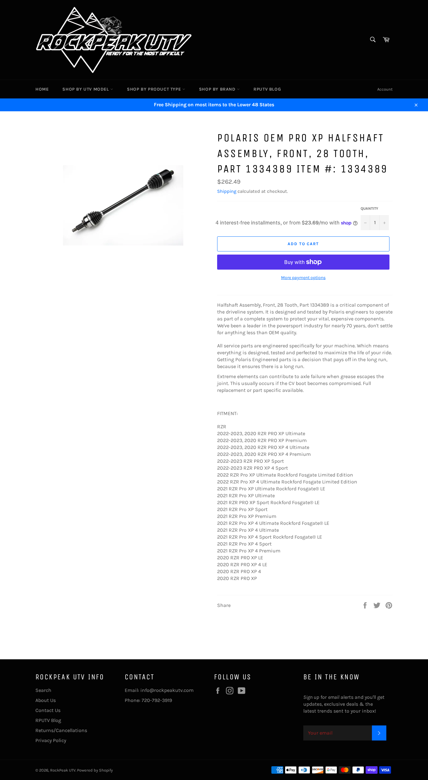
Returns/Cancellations (61, 730)
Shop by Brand (218, 89)
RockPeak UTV (63, 770)
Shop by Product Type (154, 89)
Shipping (226, 191)
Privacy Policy (50, 740)
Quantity (369, 208)
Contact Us (47, 710)
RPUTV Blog (267, 89)
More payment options (303, 277)
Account (385, 89)
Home (42, 89)
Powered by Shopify (95, 770)
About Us (45, 700)
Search (43, 690)
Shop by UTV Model (86, 89)
